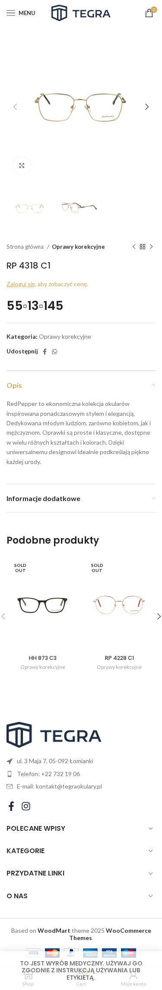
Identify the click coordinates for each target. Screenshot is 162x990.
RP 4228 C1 (119, 658)
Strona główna (25, 246)
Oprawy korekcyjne (78, 246)
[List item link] (81, 774)
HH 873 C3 (43, 658)
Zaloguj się (20, 284)
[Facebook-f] (11, 806)
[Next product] (151, 247)
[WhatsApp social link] (54, 351)
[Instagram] (26, 806)
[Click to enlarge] (21, 165)
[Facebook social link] (44, 351)
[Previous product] (134, 247)
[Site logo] (81, 12)
